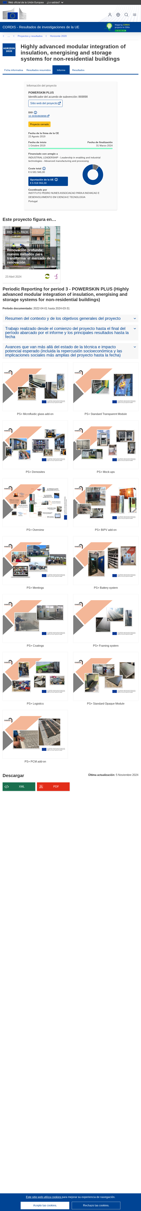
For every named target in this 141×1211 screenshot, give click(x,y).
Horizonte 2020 (58, 36)
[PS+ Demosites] (35, 444)
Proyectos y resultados (30, 36)
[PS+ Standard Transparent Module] (105, 386)
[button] (118, 15)
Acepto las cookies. (45, 1205)
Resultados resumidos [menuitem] (38, 70)
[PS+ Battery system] (105, 560)
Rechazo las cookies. (96, 1205)
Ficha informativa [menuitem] (13, 70)
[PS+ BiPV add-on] (105, 502)
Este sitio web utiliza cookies (44, 1197)
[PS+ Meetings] (35, 560)
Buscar (126, 15)
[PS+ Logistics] (35, 676)
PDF (56, 786)
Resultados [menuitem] (78, 70)
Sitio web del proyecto (44, 104)
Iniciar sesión (110, 15)
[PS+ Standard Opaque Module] (105, 676)
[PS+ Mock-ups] (105, 444)
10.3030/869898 (37, 116)
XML (22, 786)
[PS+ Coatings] (35, 618)
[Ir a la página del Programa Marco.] (9, 49)
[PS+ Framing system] (105, 618)
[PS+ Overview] (35, 502)
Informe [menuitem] (61, 70)
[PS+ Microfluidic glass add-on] (35, 386)
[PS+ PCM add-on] (35, 734)
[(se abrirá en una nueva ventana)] (14, 13)
